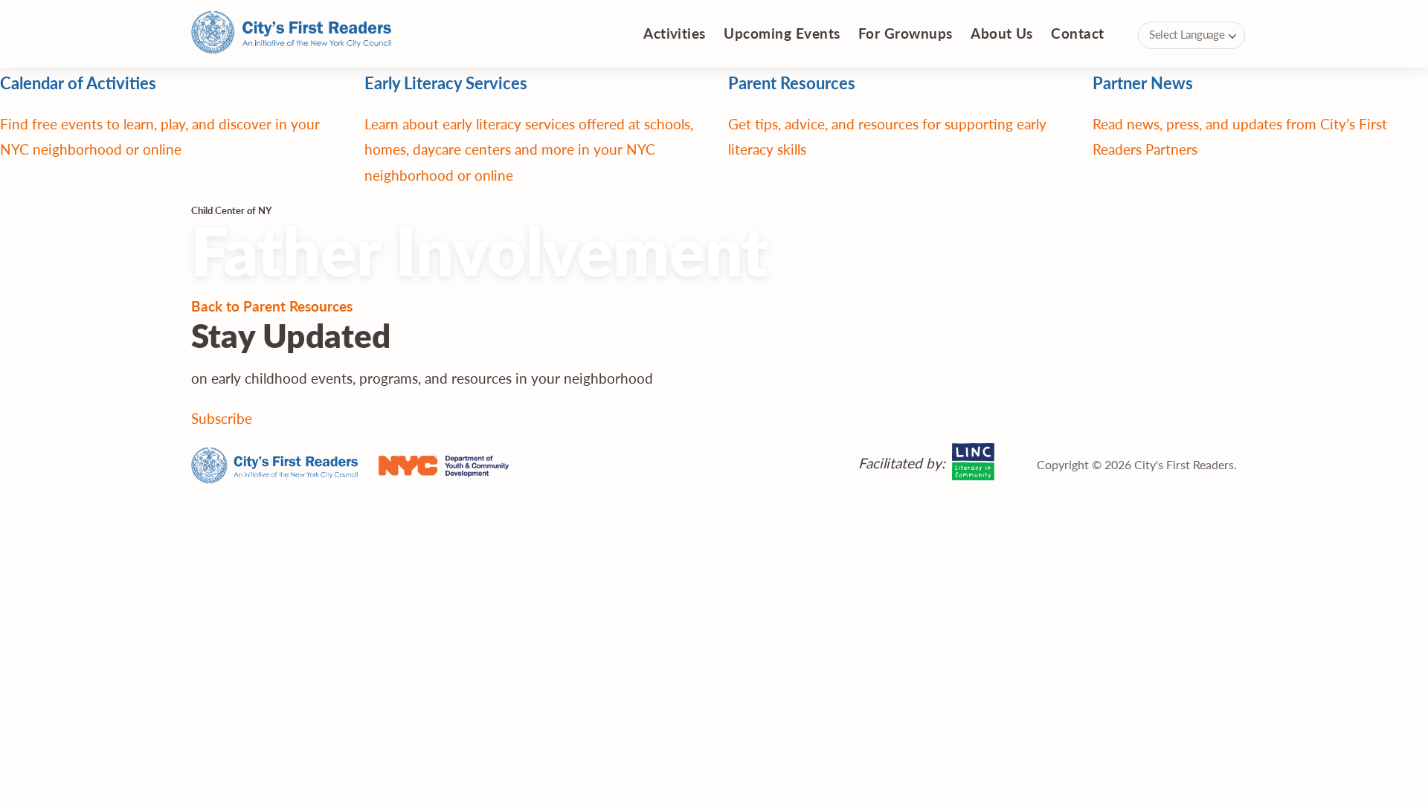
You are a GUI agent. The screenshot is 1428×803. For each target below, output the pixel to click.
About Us (1002, 33)
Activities (674, 33)
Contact (1077, 33)
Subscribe (221, 418)
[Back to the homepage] (291, 34)
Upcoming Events (782, 33)
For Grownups (905, 33)
